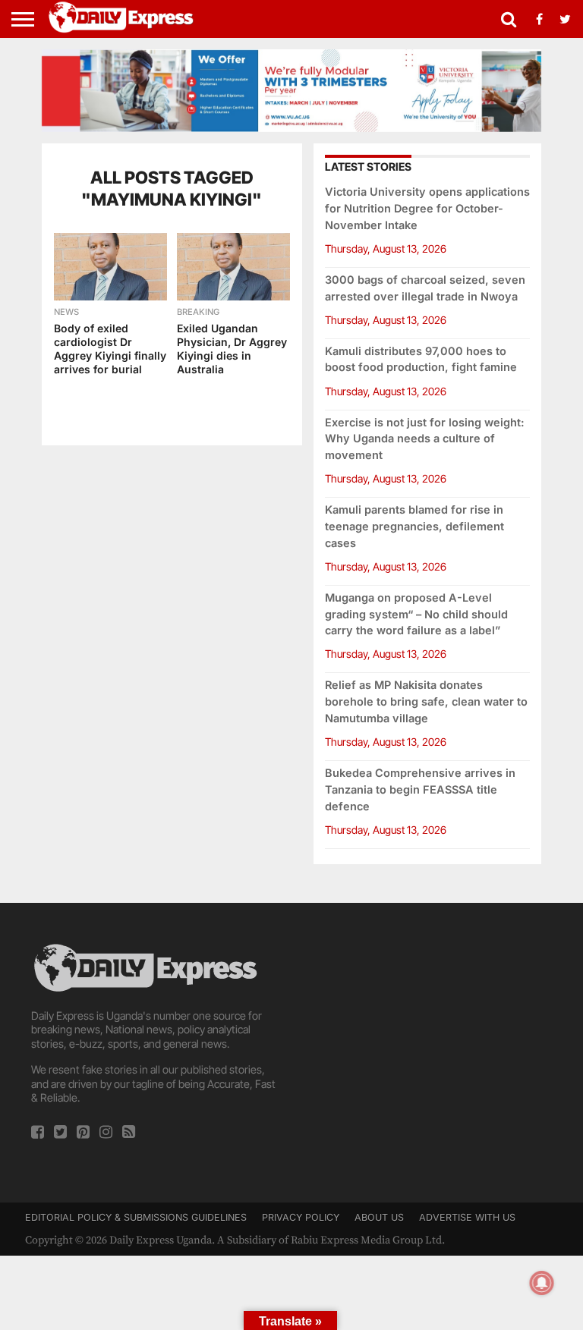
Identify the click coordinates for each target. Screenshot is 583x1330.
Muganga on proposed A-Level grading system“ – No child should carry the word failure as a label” (416, 614)
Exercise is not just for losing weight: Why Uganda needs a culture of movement (425, 439)
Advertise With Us (467, 1217)
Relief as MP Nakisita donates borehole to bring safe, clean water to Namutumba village (426, 701)
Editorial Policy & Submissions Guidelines (136, 1217)
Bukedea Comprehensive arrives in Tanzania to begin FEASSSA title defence (420, 789)
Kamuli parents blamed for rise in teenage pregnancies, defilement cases (414, 526)
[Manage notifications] (542, 1283)
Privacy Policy (300, 1217)
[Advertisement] (427, 1035)
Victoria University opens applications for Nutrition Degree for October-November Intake (427, 208)
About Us (379, 1217)
